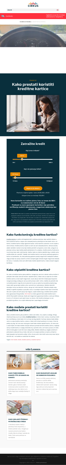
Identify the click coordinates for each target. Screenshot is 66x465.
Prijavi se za (33, 188)
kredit (19, 339)
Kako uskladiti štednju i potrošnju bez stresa (18, 420)
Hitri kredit (28, 294)
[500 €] (22, 159)
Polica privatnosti (41, 462)
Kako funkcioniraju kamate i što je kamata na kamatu (18, 375)
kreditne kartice (36, 339)
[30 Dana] (15, 178)
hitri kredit (14, 339)
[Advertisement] (33, 61)
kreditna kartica (26, 339)
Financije (33, 80)
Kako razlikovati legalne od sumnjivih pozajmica (46, 374)
